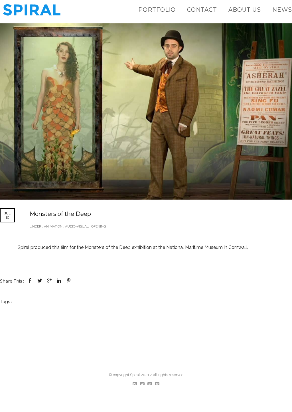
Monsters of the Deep (60, 213)
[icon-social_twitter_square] (143, 384)
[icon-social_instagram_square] (136, 384)
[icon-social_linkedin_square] (151, 384)
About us (244, 9)
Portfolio (157, 9)
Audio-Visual (77, 226)
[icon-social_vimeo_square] (157, 384)
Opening (98, 226)
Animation (52, 226)
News (282, 9)
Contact (202, 9)
